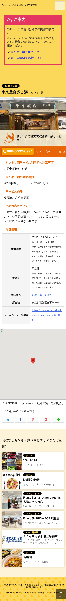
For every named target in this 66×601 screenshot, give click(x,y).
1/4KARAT (30, 460)
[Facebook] (20, 420)
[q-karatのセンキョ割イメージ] (12, 461)
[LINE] (58, 420)
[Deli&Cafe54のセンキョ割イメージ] (12, 481)
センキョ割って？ (45, 151)
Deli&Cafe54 (32, 479)
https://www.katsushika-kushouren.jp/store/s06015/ (47, 315)
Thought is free (52, 592)
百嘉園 (27, 557)
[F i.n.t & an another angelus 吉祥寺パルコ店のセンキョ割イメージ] (12, 500)
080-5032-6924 (41, 294)
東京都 (33, 5)
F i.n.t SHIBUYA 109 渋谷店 (41, 518)
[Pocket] (45, 420)
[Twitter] (8, 420)
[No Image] (12, 539)
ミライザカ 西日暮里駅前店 (40, 536)
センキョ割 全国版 (13, 5)
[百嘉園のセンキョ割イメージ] (12, 558)
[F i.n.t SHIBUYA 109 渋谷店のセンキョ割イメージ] (12, 520)
